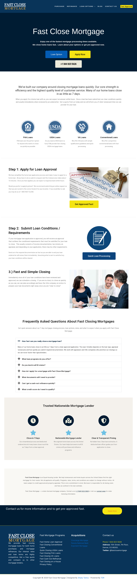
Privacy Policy (46, 564)
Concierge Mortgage (79, 540)
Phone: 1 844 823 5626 (112, 542)
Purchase (59, 6)
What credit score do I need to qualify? (38, 389)
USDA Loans (55, 137)
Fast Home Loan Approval (51, 542)
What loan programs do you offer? (36, 359)
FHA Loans (28, 137)
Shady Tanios (83, 578)
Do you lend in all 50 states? (33, 365)
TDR (102, 578)
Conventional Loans (109, 137)
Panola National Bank (79, 543)
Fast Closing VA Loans (49, 556)
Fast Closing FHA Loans (50, 553)
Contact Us (111, 6)
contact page (101, 491)
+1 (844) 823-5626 (82, 491)
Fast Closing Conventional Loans (51, 546)
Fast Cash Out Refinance (50, 559)
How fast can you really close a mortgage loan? (42, 341)
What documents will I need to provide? (38, 377)
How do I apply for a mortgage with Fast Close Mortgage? (46, 371)
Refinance (72, 6)
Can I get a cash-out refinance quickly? (38, 383)
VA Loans (82, 137)
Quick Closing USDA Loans (51, 550)
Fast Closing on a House (50, 561)
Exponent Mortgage (79, 546)
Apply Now (112, 511)
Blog (100, 6)
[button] (94, 6)
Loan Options (86, 6)
